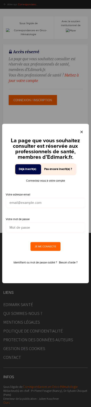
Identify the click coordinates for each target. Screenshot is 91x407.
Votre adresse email (18, 194)
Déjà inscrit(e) (27, 169)
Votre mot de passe (18, 219)
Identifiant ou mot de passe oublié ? (35, 262)
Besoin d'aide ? (68, 262)
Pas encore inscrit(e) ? (58, 169)
